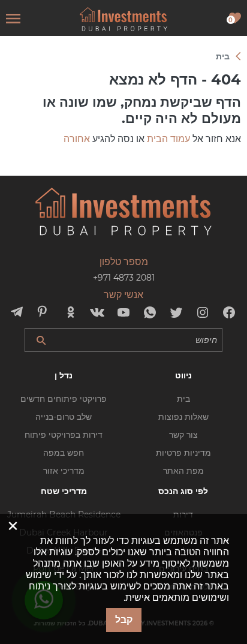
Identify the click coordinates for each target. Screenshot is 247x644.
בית (183, 398)
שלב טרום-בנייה (63, 416)
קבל (123, 619)
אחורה (77, 139)
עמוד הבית (168, 139)
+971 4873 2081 (124, 277)
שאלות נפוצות (183, 416)
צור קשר (183, 434)
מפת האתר (183, 470)
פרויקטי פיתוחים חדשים (63, 398)
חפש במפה (63, 452)
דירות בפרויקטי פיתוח (64, 434)
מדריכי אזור (64, 470)
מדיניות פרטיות (183, 452)
